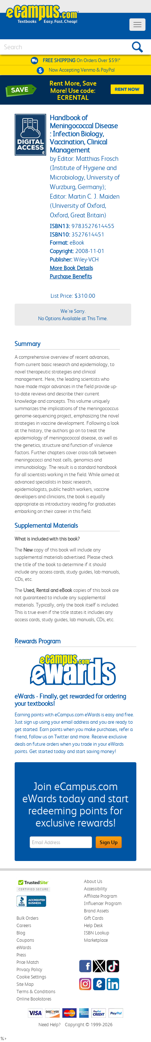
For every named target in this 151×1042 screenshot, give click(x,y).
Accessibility (95, 888)
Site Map (25, 984)
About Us (93, 881)
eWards (23, 947)
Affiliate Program (100, 896)
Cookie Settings (31, 977)
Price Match (27, 962)
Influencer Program (103, 903)
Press (21, 955)
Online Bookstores (33, 999)
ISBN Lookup (96, 933)
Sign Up (109, 842)
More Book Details (71, 267)
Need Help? (49, 1024)
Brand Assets (96, 910)
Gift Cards (93, 918)
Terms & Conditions (35, 991)
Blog (20, 933)
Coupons (25, 940)
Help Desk (93, 925)
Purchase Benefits (71, 276)
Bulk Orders (27, 918)
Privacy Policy (29, 969)
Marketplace (96, 940)
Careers (23, 925)
